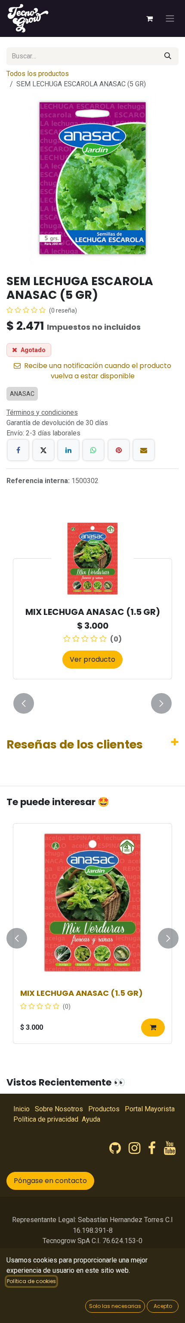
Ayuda (91, 1119)
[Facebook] (18, 450)
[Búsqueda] (168, 56)
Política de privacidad (45, 1119)
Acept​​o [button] (163, 1306)
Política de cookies (31, 1281)
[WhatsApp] (93, 450)
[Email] (143, 450)
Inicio (21, 1109)
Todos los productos (37, 74)
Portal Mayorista (150, 1109)
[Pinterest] (118, 450)
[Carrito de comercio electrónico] (149, 18)
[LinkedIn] (68, 450)
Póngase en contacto (50, 1181)
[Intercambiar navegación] (170, 18)
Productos (104, 1109)
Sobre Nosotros (59, 1109)
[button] (23, 703)
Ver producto (92, 659)
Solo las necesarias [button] (115, 1306)
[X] (43, 450)
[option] (92, 603)
